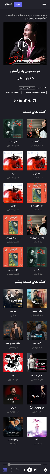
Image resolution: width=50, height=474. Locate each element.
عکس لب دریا (36, 375)
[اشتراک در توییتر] (25, 101)
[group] (25, 468)
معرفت (13, 311)
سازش (13, 407)
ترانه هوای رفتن (37, 205)
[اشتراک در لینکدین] (20, 101)
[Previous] (24, 469)
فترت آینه (13, 141)
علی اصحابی (13, 347)
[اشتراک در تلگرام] (29, 101)
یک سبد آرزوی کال (13, 238)
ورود (18, 4)
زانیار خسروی (13, 379)
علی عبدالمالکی (37, 379)
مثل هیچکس (13, 270)
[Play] (35, 470)
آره (13, 375)
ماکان (13, 315)
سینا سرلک (13, 444)
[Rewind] (29, 469)
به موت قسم (13, 439)
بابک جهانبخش (13, 412)
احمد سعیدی (37, 444)
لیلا (13, 173)
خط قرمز (37, 173)
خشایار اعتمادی (37, 145)
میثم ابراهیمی (37, 347)
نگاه (36, 439)
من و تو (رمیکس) (37, 407)
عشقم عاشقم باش (13, 343)
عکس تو (37, 270)
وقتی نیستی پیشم (37, 238)
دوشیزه (13, 205)
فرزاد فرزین (36, 412)
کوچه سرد (37, 343)
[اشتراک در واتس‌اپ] (16, 101)
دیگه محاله (37, 141)
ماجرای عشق (37, 311)
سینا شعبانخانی (37, 315)
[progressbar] (25, 464)
